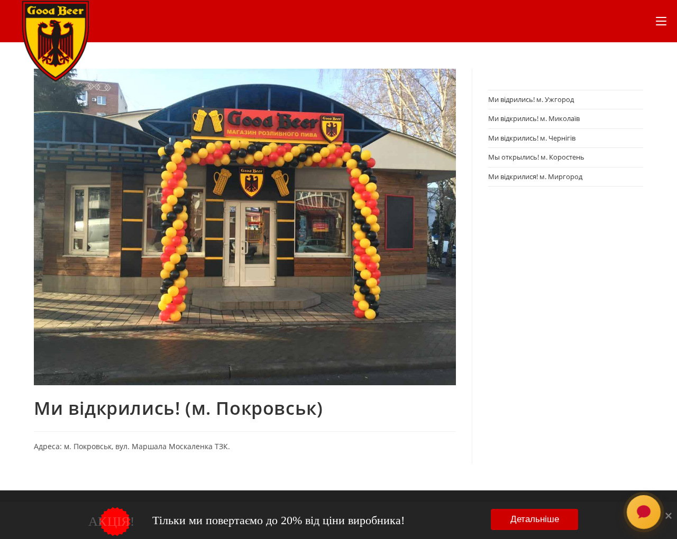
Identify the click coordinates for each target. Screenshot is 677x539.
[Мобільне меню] (661, 21)
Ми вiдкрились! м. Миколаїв (534, 118)
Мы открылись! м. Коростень (536, 157)
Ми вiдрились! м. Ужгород (531, 99)
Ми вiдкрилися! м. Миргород (535, 176)
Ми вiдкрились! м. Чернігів (531, 138)
